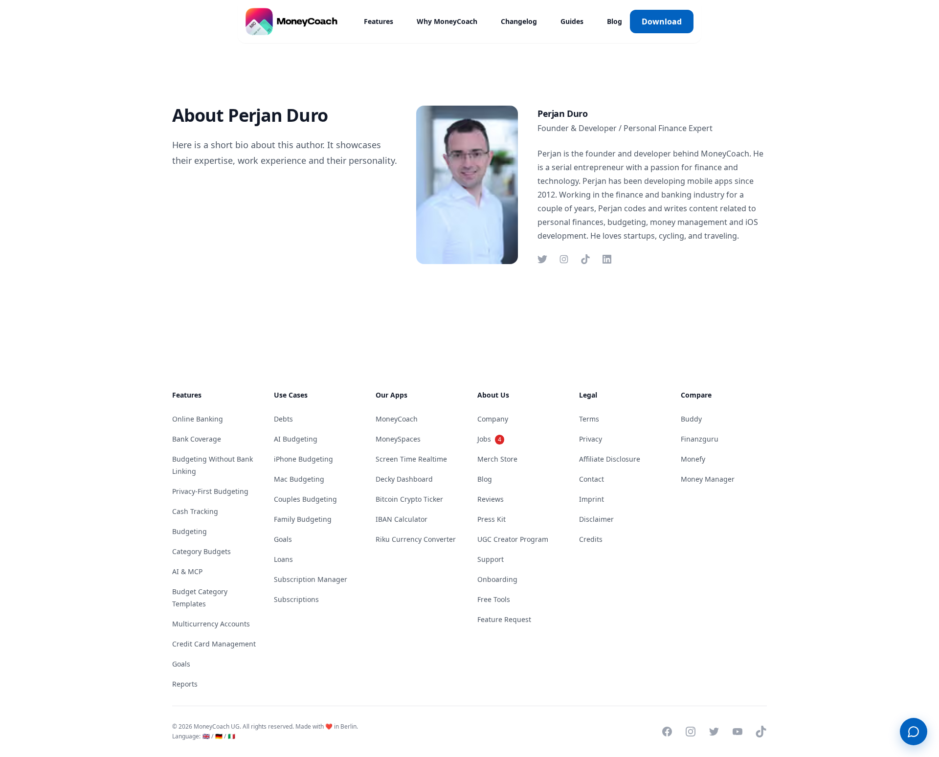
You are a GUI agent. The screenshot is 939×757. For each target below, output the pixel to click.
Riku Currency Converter (416, 539)
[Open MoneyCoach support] (913, 731)
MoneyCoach (397, 418)
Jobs (489, 439)
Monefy (693, 459)
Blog (614, 21)
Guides (571, 21)
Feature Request (504, 619)
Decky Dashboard (404, 479)
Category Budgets (201, 551)
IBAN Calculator (401, 519)
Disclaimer (596, 519)
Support (490, 559)
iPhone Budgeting (303, 459)
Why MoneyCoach (447, 21)
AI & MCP (187, 571)
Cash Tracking (195, 511)
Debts (283, 418)
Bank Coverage (196, 439)
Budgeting (189, 531)
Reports (185, 684)
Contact (591, 479)
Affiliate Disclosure (609, 459)
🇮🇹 (231, 736)
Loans (283, 559)
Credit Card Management (214, 643)
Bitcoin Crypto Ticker (409, 499)
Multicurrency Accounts (211, 623)
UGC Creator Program (512, 539)
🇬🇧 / (207, 736)
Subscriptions (296, 599)
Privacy (590, 439)
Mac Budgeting (299, 479)
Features (378, 21)
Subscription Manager (310, 579)
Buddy (691, 418)
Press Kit (491, 519)
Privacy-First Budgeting (210, 491)
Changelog (519, 21)
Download (662, 21)
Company (492, 418)
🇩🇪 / (220, 736)
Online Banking (197, 418)
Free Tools (493, 599)
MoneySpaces (398, 439)
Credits (591, 539)
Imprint (591, 499)
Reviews (490, 499)
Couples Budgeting (305, 499)
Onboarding (497, 579)
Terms (589, 418)
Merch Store (497, 459)
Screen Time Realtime (411, 459)
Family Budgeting (303, 519)
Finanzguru (699, 439)
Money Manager (708, 479)
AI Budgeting (295, 439)
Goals (181, 663)
